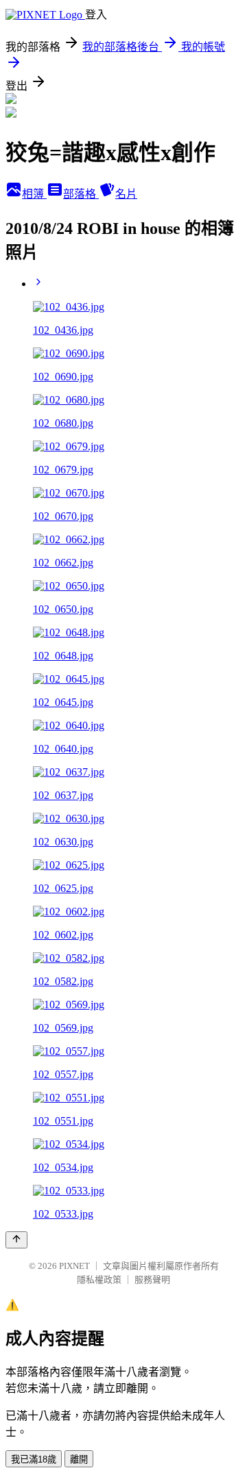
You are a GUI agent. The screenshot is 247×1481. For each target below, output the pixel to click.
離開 (79, 1459)
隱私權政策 (99, 1279)
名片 (126, 194)
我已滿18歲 (33, 1459)
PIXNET (74, 1266)
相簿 (34, 194)
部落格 (81, 194)
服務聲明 (152, 1279)
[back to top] (16, 1239)
